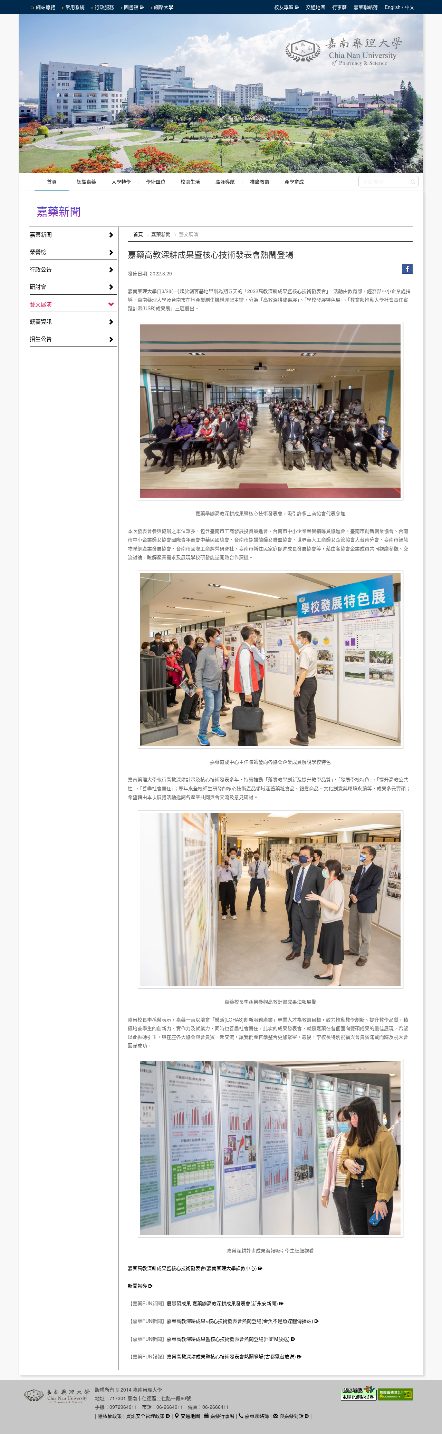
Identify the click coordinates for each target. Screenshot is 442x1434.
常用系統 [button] (75, 6)
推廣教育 (259, 181)
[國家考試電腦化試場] (359, 1397)
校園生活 (190, 181)
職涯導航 (225, 181)
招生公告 (41, 339)
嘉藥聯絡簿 (366, 6)
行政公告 (41, 269)
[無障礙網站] (395, 1397)
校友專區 (284, 6)
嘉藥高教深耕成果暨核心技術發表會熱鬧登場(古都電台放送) (231, 1356)
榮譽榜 (38, 252)
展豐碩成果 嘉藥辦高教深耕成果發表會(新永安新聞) (222, 1303)
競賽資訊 (41, 321)
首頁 (52, 181)
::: (31, 6)
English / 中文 (399, 6)
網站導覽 (45, 6)
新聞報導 (137, 1285)
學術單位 (155, 181)
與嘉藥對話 (291, 1415)
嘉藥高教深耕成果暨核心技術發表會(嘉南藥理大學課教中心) (192, 1268)
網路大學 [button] (163, 6)
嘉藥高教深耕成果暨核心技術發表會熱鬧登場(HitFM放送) (228, 1338)
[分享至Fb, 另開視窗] (407, 268)
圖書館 (131, 6)
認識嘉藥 (86, 181)
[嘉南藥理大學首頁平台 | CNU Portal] (221, 93)
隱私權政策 (110, 1415)
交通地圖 (315, 6)
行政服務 (104, 6)
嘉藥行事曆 (221, 1415)
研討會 (38, 287)
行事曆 (339, 6)
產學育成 (294, 181)
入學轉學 (121, 181)
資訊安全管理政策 (145, 1415)
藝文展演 (41, 304)
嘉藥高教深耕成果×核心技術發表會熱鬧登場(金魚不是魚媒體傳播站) (240, 1320)
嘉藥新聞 (41, 234)
